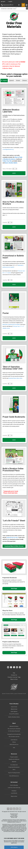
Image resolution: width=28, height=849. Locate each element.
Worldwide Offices (11, 822)
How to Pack (14, 706)
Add (14, 173)
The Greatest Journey (14, 736)
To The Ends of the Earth (14, 731)
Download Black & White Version (14, 546)
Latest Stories (14, 739)
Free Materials (14, 764)
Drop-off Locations (14, 713)
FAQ (14, 673)
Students (14, 761)
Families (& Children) (14, 759)
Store (14, 769)
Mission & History (14, 726)
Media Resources (14, 744)
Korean (18, 80)
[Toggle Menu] (27, 8)
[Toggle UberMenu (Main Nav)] (18, 5)
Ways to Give (14, 679)
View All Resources (14, 775)
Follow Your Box (7, 161)
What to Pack (14, 709)
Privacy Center (16, 819)
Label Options (14, 711)
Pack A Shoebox (14, 785)
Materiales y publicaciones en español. (11, 324)
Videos (14, 742)
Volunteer (14, 790)
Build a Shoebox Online (14, 717)
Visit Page (14, 588)
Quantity (5, 222)
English (5, 80)
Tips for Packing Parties (14, 772)
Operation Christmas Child (8, 9)
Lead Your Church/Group (14, 787)
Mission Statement (8, 821)
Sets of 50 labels (7, 169)
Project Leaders (14, 757)
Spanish (11, 80)
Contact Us (14, 675)
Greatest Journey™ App (14, 677)
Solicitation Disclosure (7, 819)
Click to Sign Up (14, 847)
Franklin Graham (22, 821)
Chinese (24, 80)
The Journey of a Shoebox (14, 728)
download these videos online (15, 378)
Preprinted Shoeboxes (14, 767)
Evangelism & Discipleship (14, 734)
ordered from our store (12, 537)
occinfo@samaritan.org (8, 149)
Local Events (14, 793)
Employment (15, 821)
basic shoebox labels (11, 163)
